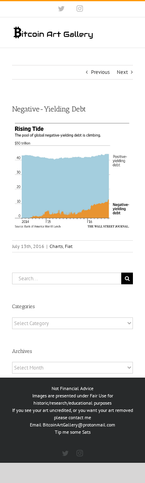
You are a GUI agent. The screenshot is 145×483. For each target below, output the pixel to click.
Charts (56, 246)
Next (122, 72)
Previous (100, 72)
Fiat (68, 246)
